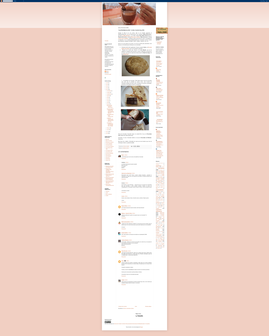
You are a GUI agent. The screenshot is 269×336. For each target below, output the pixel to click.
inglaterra (162, 203)
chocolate (161, 176)
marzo (108, 103)
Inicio (136, 306)
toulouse (157, 242)
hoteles (158, 203)
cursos (160, 191)
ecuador (160, 192)
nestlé (159, 223)
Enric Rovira (108, 154)
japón (158, 204)
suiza (157, 238)
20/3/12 (130, 240)
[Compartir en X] (136, 146)
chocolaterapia (160, 180)
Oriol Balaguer (108, 155)
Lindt (107, 192)
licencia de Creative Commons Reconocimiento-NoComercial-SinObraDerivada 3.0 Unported (132, 323)
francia (157, 198)
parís (161, 225)
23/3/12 (127, 260)
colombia (157, 183)
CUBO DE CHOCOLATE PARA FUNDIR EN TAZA (110, 120)
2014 (107, 86)
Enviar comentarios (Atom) (129, 308)
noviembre (109, 90)
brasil (158, 172)
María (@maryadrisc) (126, 221)
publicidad (157, 231)
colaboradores (160, 182)
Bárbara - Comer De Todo (127, 213)
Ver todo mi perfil (108, 74)
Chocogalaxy (158, 61)
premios (157, 230)
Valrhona (107, 191)
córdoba (157, 186)
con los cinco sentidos (123, 38)
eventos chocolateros (160, 197)
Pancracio (108, 157)
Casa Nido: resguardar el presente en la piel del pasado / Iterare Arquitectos (159, 135)
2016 (107, 82)
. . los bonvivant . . (159, 119)
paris (157, 225)
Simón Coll (108, 160)
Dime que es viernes (135, 37)
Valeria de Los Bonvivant (126, 173)
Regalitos (157, 70)
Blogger (141, 327)
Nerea (123, 260)
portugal (161, 227)
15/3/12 (125, 155)
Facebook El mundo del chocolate (159, 42)
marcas (162, 213)
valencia (158, 244)
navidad (162, 221)
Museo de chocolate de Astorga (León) (109, 167)
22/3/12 (129, 251)
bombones (162, 171)
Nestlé (107, 195)
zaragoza (158, 248)
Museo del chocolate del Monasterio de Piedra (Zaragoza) (110, 178)
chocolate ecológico (160, 179)
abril (108, 102)
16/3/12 (131, 221)
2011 (107, 131)
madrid (157, 208)
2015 (107, 84)
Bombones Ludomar (110, 142)
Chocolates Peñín (109, 150)
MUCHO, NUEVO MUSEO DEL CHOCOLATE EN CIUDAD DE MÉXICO (110, 111)
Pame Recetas (124, 251)
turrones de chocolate (160, 243)
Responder (124, 158)
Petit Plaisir (108, 158)
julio (108, 97)
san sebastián (158, 236)
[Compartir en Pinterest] (139, 146)
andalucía (157, 164)
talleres (161, 238)
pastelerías (158, 226)
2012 (107, 89)
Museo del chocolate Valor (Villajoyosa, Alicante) (110, 181)
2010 (107, 133)
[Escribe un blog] (135, 146)
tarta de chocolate (160, 239)
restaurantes (158, 235)
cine (163, 181)
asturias (163, 166)
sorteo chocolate (160, 237)
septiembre (109, 94)
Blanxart (107, 139)
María (123, 155)
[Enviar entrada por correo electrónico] (131, 146)
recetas (157, 232)
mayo (108, 100)
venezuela (160, 245)
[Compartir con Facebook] (137, 146)
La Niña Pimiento (126, 35)
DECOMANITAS (159, 141)
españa (158, 195)
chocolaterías (158, 181)
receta (162, 231)
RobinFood (126, 54)
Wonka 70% (158, 69)
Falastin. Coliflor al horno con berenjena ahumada (159, 97)
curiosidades (160, 190)
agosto (108, 95)
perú (157, 227)
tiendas (160, 241)
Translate (106, 40)
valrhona (162, 244)
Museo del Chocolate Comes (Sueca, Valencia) (110, 175)
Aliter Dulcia (158, 88)
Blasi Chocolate (109, 140)
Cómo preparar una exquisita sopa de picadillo (159, 83)
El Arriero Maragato (109, 153)
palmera (161, 224)
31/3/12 (126, 279)
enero (108, 129)
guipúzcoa (157, 201)
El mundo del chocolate (126, 6)
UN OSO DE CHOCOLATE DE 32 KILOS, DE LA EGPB (110, 124)
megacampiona (125, 232)
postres (157, 229)
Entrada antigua (148, 306)
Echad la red (158, 150)
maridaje (162, 214)
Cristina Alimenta (125, 240)
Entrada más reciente (123, 306)
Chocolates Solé (109, 151)
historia (163, 202)
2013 (107, 87)
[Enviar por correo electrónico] (133, 146)
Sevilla (163, 236)
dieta (163, 191)
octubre (108, 92)
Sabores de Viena (159, 95)
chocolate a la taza (159, 177)
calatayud (158, 175)
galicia (162, 198)
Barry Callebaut (109, 194)
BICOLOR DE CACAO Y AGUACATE (109, 106)
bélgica (157, 171)
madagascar (160, 207)
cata (163, 175)
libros (160, 205)
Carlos (123, 196)
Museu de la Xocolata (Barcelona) (110, 185)
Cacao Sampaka (109, 143)
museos (157, 220)
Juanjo (123, 279)
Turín (162, 242)
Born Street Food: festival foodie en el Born (159, 121)
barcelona (161, 168)
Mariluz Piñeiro (124, 205)
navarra (157, 221)
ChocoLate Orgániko (110, 146)
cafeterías (162, 172)
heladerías (158, 202)
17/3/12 (129, 232)
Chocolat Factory (109, 144)
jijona (162, 204)
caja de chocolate (161, 173)
